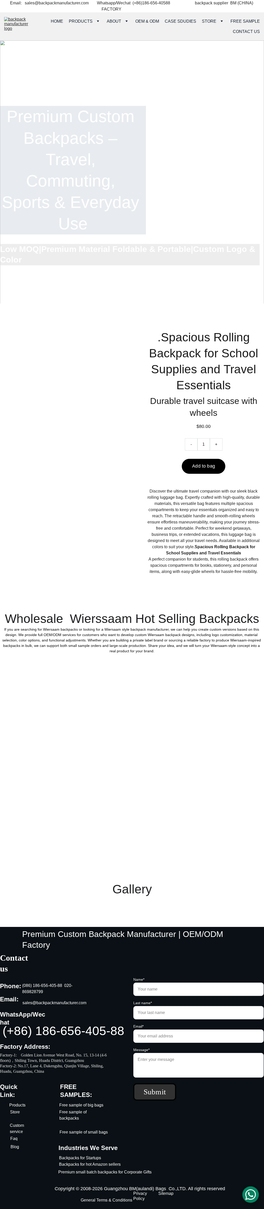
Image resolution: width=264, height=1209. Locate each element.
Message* (141, 1050)
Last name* (142, 1003)
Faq (14, 1138)
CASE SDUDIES (180, 21)
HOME (57, 21)
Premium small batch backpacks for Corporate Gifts (105, 1172)
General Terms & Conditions (106, 1200)
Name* (138, 979)
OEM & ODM (147, 21)
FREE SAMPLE (245, 21)
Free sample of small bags (84, 1132)
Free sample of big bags (81, 1105)
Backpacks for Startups (80, 1158)
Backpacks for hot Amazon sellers (90, 1164)
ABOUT (114, 21)
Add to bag (203, 466)
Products (17, 1105)
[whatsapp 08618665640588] (206, 174)
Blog (15, 1147)
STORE (209, 21)
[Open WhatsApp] (250, 1194)
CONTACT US (246, 31)
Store (15, 1112)
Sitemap (166, 1193)
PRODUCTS (81, 21)
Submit (155, 1092)
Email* (138, 1026)
